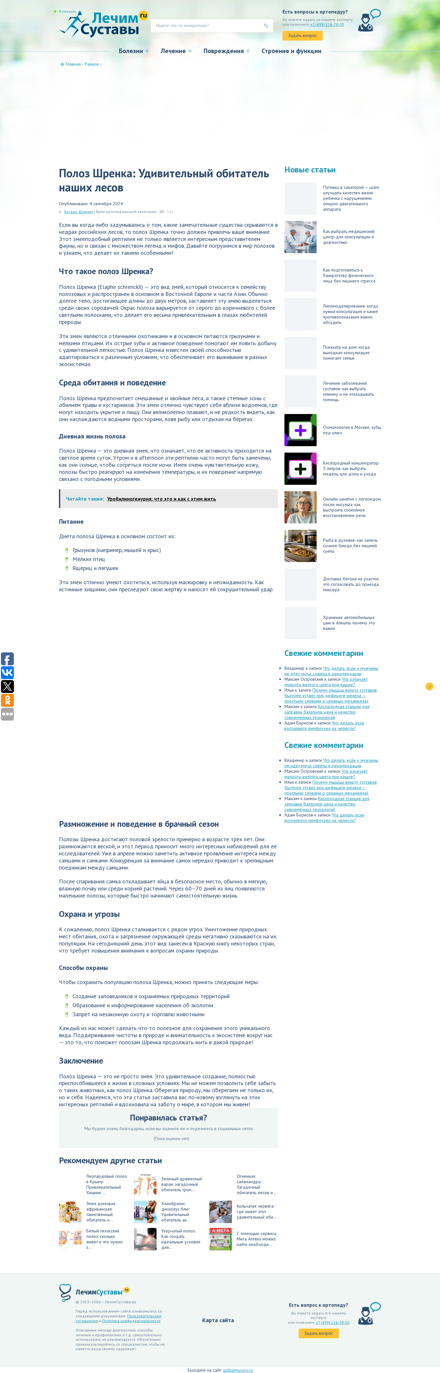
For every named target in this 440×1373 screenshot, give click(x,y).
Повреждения (224, 51)
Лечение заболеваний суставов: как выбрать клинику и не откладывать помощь (348, 391)
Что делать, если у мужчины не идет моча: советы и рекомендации (331, 671)
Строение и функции (291, 51)
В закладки (67, 12)
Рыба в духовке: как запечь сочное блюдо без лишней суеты (350, 545)
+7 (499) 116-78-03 (327, 24)
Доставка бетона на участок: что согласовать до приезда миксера (351, 584)
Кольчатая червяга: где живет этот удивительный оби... (257, 1211)
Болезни (131, 51)
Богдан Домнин (78, 211)
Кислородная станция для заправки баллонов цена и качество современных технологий (326, 712)
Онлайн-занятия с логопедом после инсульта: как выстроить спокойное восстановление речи (352, 507)
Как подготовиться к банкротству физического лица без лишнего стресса (349, 275)
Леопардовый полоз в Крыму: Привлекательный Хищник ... (106, 1184)
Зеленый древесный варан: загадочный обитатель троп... (181, 1184)
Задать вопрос (302, 35)
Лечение (173, 51)
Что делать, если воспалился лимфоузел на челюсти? (324, 725)
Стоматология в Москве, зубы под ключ (352, 430)
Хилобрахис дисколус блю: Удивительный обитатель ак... (175, 1212)
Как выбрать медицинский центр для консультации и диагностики (349, 236)
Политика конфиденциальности (131, 1320)
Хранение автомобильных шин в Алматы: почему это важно (349, 622)
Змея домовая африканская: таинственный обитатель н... (100, 1212)
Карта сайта (218, 1320)
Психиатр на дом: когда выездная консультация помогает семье (346, 352)
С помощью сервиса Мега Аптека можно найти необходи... (256, 1238)
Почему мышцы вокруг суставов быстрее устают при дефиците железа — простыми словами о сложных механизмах (330, 695)
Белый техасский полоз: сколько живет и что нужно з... (104, 1239)
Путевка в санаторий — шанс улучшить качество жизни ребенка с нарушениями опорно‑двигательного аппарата (351, 198)
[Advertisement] (220, 115)
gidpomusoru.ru (238, 1370)
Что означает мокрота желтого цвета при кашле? (326, 681)
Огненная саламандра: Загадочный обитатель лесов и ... (257, 1184)
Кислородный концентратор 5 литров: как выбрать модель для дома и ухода (351, 468)
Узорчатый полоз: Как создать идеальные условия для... (180, 1239)
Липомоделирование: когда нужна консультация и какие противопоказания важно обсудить (350, 314)
